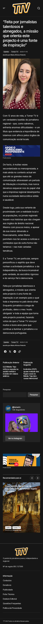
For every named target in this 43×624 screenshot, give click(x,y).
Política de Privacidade (12, 608)
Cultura (8, 527)
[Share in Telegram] (14, 351)
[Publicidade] (21, 151)
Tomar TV (14, 52)
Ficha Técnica (8, 594)
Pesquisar (7, 390)
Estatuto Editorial (10, 599)
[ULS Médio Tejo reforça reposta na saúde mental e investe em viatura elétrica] (12, 370)
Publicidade (8, 589)
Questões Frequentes (12, 603)
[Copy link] (19, 351)
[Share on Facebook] (5, 351)
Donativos (7, 585)
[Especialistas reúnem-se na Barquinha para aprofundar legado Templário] (21, 507)
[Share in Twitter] (10, 351)
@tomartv (16, 407)
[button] (4, 8)
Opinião (6, 52)
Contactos (7, 580)
